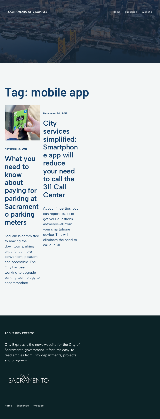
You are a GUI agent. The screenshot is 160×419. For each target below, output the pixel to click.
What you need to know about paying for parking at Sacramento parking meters (21, 190)
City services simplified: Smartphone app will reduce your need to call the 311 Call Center (60, 159)
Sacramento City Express (27, 11)
